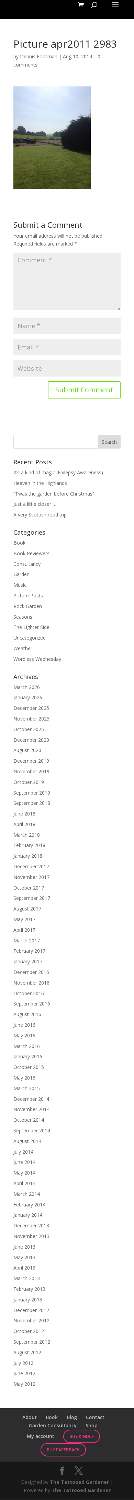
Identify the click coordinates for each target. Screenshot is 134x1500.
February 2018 (29, 845)
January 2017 (27, 961)
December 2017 (31, 866)
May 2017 (24, 919)
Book (19, 542)
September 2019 (31, 792)
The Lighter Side (31, 627)
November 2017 (31, 877)
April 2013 (24, 1267)
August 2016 (27, 1014)
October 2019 (28, 782)
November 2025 (31, 718)
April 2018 (24, 824)
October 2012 (28, 1331)
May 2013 (24, 1257)
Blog (72, 1417)
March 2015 (26, 1088)
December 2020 (31, 740)
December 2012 (31, 1310)
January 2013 (27, 1299)
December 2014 (31, 1099)
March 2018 (26, 835)
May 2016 (24, 1035)
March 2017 (26, 940)
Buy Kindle (81, 1436)
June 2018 (24, 813)
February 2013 (29, 1289)
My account (40, 1436)
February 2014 (29, 1204)
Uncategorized (29, 637)
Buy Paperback (63, 1450)
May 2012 (24, 1384)
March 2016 (26, 1046)
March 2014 (26, 1194)
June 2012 (24, 1373)
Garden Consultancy (53, 1425)
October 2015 (28, 1067)
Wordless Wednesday (37, 659)
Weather (22, 648)
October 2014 (28, 1120)
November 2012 (31, 1320)
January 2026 (27, 697)
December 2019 (31, 761)
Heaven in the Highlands (40, 483)
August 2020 (27, 750)
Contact (95, 1417)
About (29, 1417)
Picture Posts (28, 595)
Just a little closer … (34, 504)
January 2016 (27, 1056)
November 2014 (31, 1109)
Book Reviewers (31, 553)
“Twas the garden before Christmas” (53, 493)
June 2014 (24, 1162)
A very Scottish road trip (40, 514)
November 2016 (31, 982)
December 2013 (31, 1225)
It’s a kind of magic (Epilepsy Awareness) (58, 472)
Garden (21, 574)
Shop (92, 1425)
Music (19, 585)
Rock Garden (27, 606)
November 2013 (31, 1236)
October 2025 (28, 729)
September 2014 (31, 1130)
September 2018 (31, 803)
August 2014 (27, 1141)
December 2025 (31, 708)
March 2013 (26, 1278)
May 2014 (24, 1172)
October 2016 (28, 993)
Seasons (22, 617)
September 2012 (31, 1341)
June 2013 (24, 1246)
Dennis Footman (38, 56)
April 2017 (24, 930)
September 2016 (31, 1003)
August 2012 (27, 1352)
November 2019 (31, 771)
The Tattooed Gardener (79, 1482)
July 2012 (23, 1363)
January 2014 (27, 1215)
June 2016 (24, 1025)
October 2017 (28, 887)
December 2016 (31, 972)
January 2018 (27, 856)
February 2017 (29, 951)
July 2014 (23, 1151)
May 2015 (24, 1077)
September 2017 (31, 898)
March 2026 (26, 687)
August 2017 (27, 908)
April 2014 (24, 1183)
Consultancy (27, 564)
